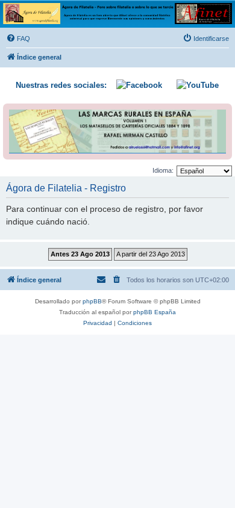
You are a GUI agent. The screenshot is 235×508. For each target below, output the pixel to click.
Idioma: (163, 170)
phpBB (92, 301)
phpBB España (154, 312)
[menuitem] (18, 38)
